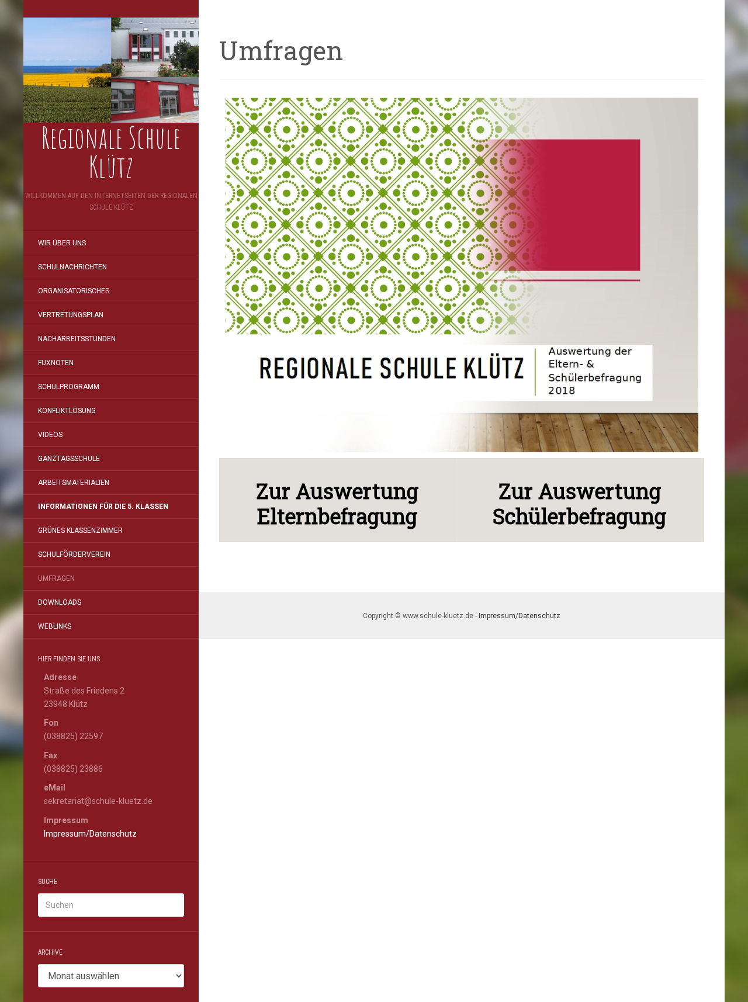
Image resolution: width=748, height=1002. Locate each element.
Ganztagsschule (69, 459)
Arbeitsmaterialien (73, 483)
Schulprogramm (68, 387)
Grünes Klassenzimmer (80, 530)
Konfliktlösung (67, 411)
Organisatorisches (73, 291)
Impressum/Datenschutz (90, 833)
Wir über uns (62, 243)
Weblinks (54, 626)
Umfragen (56, 578)
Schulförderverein (74, 554)
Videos (50, 435)
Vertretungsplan (70, 315)
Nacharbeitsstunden (77, 339)
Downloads (59, 602)
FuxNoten (56, 363)
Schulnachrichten (72, 267)
